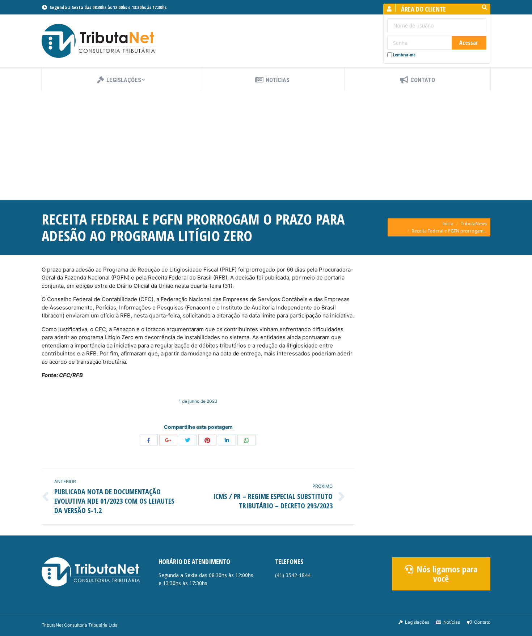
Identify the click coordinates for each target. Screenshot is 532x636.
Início (448, 224)
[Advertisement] (266, 145)
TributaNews (474, 224)
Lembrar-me (404, 55)
